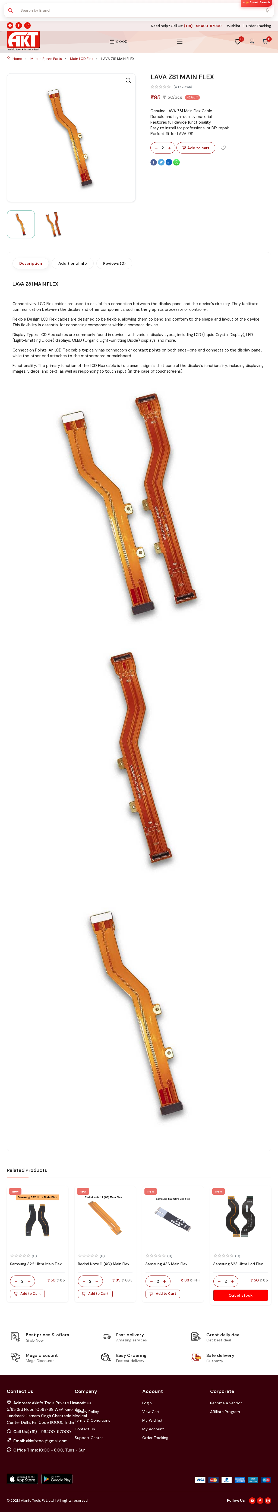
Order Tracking (258, 26)
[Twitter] (162, 164)
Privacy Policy (87, 1411)
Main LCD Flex (82, 58)
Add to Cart (30, 1294)
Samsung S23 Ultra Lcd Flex (238, 1263)
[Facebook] (154, 164)
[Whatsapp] (176, 164)
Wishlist (234, 26)
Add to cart (198, 147)
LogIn (147, 1403)
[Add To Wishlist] (223, 147)
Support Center (89, 1437)
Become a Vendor (226, 1403)
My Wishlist (152, 1420)
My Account (153, 1429)
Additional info (72, 263)
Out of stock (240, 1295)
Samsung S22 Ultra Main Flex (36, 1263)
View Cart (151, 1411)
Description (30, 263)
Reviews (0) (114, 263)
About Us (83, 1403)
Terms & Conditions (92, 1420)
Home (17, 58)
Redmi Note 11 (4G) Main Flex (103, 1263)
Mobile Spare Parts (46, 58)
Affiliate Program (225, 1411)
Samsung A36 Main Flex (166, 1263)
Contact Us (85, 1429)
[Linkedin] (169, 164)
